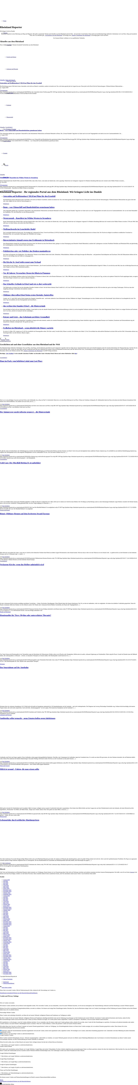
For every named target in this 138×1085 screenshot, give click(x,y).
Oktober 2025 (6, 893)
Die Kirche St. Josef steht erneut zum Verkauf (22, 262)
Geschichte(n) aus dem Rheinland (53, 35)
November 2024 (7, 908)
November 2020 (7, 973)
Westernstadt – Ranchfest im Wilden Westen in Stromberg (19, 177)
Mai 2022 (5, 947)
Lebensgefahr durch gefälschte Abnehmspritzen (19, 820)
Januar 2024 (6, 920)
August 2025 (6, 895)
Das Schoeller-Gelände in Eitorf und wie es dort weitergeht (27, 284)
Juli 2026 (5, 881)
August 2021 (6, 960)
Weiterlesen (6, 203)
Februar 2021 (6, 969)
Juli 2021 (5, 962)
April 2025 (6, 901)
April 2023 (6, 931)
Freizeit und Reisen (5, 510)
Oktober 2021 (6, 957)
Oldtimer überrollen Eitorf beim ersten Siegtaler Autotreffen (28, 295)
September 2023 (7, 924)
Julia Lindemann (6, 863)
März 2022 (6, 950)
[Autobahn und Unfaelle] (42, 703)
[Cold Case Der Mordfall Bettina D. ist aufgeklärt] (36, 499)
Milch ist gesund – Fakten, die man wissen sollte (19, 769)
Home (1, 1080)
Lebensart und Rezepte (6, 715)
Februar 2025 (6, 904)
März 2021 (6, 968)
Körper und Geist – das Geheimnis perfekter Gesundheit (26, 317)
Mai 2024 (5, 914)
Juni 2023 (5, 929)
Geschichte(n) (8, 127)
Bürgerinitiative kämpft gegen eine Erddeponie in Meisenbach (28, 240)
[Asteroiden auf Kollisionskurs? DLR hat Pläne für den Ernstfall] (20, 78)
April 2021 (6, 966)
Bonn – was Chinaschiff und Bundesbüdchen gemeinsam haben (21, 130)
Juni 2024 (5, 913)
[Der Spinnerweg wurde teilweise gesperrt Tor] (48, 448)
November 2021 (7, 956)
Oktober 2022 (6, 940)
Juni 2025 (5, 898)
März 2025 (6, 903)
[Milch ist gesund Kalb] (35, 805)
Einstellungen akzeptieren (6, 993)
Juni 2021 (5, 963)
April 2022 (6, 949)
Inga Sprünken (6, 404)
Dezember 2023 (7, 921)
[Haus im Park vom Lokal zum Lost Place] (42, 397)
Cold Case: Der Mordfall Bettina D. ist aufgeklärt (20, 463)
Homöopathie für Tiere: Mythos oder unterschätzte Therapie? (25, 615)
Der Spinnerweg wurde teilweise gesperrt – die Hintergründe (25, 412)
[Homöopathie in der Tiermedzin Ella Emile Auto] (36, 651)
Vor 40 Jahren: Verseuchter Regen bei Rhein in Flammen (26, 273)
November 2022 (7, 939)
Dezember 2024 (7, 907)
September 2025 (7, 894)
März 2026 (6, 887)
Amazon (132, 872)
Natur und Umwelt (10, 80)
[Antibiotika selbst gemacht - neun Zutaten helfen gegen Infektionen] (47, 754)
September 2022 (7, 942)
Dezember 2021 (7, 955)
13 (10, 341)
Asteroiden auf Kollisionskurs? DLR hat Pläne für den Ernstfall (21, 83)
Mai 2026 (5, 884)
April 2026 (6, 885)
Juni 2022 (5, 946)
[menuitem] (70, 982)
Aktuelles (2, 80)
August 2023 (6, 926)
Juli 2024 (5, 911)
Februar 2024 (6, 919)
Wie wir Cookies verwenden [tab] (7, 1003)
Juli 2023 (5, 927)
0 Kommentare (4, 90)
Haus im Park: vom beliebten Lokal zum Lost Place (21, 361)
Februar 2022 (6, 952)
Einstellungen (34, 993)
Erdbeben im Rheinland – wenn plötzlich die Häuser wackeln (28, 328)
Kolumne (2, 664)
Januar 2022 (6, 953)
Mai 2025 (5, 900)
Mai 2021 (5, 965)
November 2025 (7, 891)
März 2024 (6, 917)
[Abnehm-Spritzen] (42, 856)
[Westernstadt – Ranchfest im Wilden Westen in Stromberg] (20, 173)
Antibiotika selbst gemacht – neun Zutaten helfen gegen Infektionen (27, 718)
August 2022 (6, 943)
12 (8, 341)
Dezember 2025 (7, 890)
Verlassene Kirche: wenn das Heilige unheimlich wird (22, 564)
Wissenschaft (3, 816)
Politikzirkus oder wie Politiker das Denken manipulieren (26, 251)
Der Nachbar (10, 353)
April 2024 (6, 916)
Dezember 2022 (7, 937)
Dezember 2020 (7, 972)
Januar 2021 (6, 970)
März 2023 (6, 933)
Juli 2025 (5, 897)
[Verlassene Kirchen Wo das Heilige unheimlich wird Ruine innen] (36, 600)
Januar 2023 (6, 936)
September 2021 (7, 959)
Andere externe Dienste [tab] (6, 1046)
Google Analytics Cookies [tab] (6, 1035)
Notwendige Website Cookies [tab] (7, 1012)
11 (7, 341)
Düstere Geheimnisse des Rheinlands (81, 35)
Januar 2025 (6, 906)
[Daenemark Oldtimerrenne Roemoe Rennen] (40, 550)
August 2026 (6, 880)
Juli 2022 (5, 944)
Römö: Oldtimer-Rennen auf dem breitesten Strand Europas (25, 514)
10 (6, 341)
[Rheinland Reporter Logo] (12, 7)
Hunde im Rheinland (5, 612)
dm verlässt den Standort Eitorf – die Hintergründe (24, 306)
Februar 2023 (6, 934)
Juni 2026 (5, 882)
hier (76, 353)
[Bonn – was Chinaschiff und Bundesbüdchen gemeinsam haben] (20, 126)
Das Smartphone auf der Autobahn (14, 667)
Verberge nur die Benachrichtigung (22, 993)
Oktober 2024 (6, 910)
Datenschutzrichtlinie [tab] (5, 1074)
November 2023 (7, 923)
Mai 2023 (5, 930)
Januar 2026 (6, 888)
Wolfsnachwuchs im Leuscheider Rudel (19, 229)
